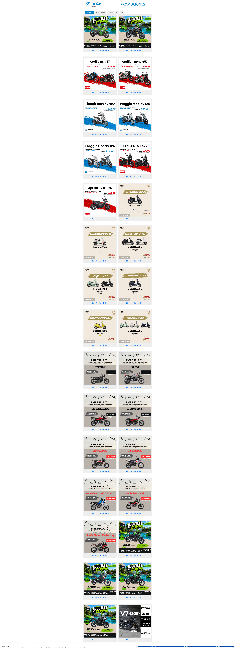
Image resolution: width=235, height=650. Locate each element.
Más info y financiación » (100, 50)
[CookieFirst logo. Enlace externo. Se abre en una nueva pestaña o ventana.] (1, 645)
